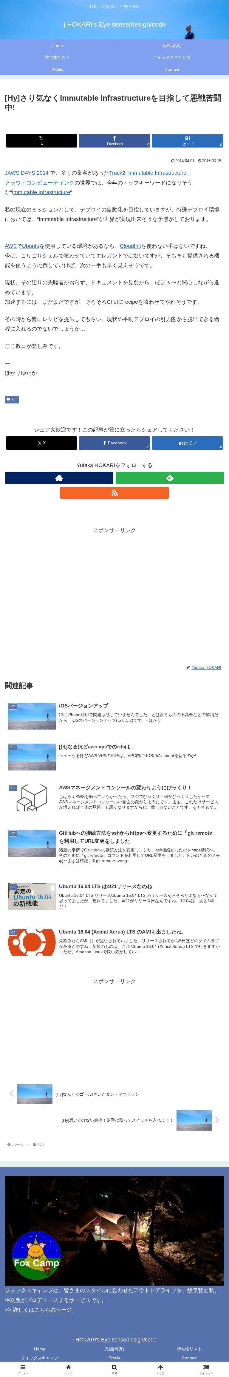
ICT (14, 399)
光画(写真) (114, 1349)
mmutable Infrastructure (41, 192)
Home (39, 1349)
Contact (189, 1357)
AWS (11, 246)
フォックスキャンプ (39, 1357)
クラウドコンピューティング (40, 183)
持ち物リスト (189, 1349)
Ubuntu (30, 246)
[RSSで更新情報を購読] (114, 493)
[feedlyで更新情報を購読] (170, 478)
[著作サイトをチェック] (59, 478)
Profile (114, 1357)
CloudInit (130, 246)
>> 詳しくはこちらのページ (38, 1310)
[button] (211, 992)
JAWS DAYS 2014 (27, 173)
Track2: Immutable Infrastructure (147, 173)
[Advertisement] (114, 577)
